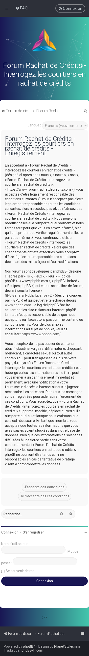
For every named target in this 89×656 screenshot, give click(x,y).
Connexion (10, 532)
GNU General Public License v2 (28, 295)
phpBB (28, 646)
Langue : (34, 125)
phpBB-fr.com (32, 650)
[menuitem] (21, 8)
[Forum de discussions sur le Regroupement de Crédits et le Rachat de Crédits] (44, 41)
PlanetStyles (64, 646)
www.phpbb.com (18, 305)
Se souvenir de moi (20, 571)
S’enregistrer (33, 532)
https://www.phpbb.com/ (41, 334)
